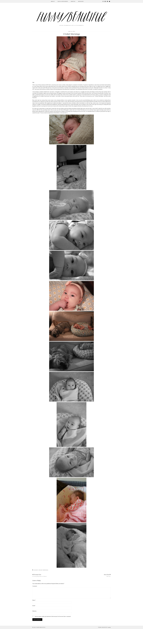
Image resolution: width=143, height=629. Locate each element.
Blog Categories (63, 1)
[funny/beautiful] (71, 14)
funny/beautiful (40, 627)
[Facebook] (107, 1)
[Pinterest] (105, 1)
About (53, 1)
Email (34, 605)
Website (34, 611)
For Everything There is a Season (39, 575)
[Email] (109, 1)
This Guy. (107, 575)
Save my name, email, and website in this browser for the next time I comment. (53, 616)
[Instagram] (103, 1)
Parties (73, 1)
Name (34, 600)
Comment (34, 586)
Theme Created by (104, 627)
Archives (81, 1)
